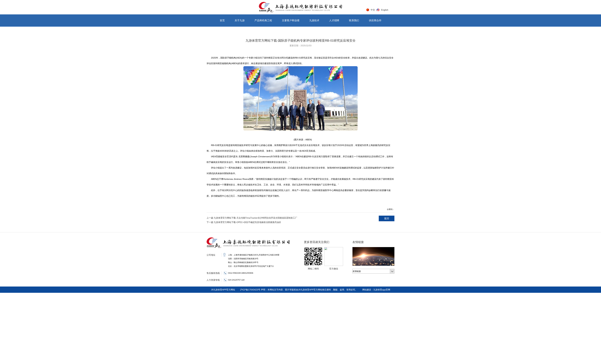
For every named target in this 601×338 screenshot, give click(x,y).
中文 (373, 10)
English (384, 10)
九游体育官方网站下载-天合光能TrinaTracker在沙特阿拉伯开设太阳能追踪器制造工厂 (252, 218)
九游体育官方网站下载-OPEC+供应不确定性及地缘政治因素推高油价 (244, 222)
